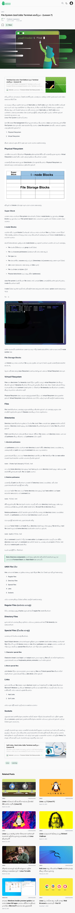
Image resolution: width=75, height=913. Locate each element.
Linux (7, 763)
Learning (14, 763)
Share (10, 25)
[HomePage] (6, 3)
